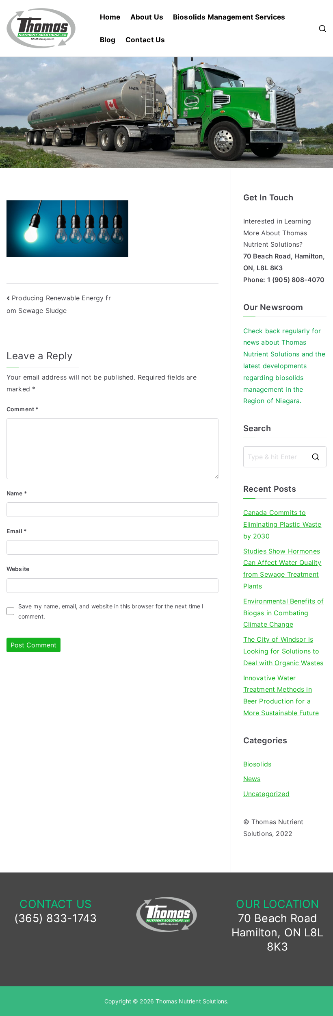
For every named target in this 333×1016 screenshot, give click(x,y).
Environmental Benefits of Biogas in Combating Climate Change (283, 613)
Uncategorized (266, 794)
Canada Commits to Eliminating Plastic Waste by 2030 (282, 524)
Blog (108, 39)
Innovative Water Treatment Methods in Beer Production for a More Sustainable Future (281, 695)
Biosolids (257, 764)
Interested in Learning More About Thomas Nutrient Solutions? (277, 233)
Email (16, 531)
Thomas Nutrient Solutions (191, 1001)
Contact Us (145, 39)
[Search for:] (285, 457)
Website (17, 568)
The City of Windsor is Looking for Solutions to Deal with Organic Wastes (283, 651)
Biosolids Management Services (229, 17)
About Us (146, 17)
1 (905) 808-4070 (296, 280)
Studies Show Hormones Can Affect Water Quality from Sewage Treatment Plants (282, 568)
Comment (22, 409)
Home (110, 17)
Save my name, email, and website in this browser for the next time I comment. (111, 611)
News (252, 779)
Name (16, 493)
